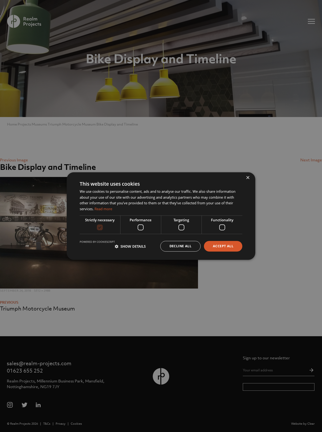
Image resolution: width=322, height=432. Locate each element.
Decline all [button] (180, 246)
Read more (103, 208)
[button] (130, 246)
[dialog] (161, 216)
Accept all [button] (223, 246)
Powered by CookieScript (97, 242)
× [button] (247, 178)
